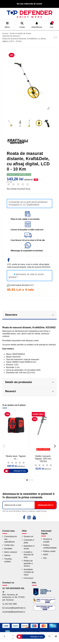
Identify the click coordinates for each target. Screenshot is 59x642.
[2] (13, 184)
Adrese (7, 555)
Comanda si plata (29, 541)
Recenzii (10, 391)
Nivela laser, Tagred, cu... (16, 457)
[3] (18, 184)
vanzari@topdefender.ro (15, 608)
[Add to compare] (55, 636)
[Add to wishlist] (49, 636)
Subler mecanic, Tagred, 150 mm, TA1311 (43, 458)
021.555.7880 (11, 604)
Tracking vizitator (8, 560)
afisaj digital (44, 264)
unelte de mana (18, 264)
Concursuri (28, 578)
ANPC (45, 555)
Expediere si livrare (29, 547)
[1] (9, 184)
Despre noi (28, 536)
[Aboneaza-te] (45, 505)
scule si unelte (32, 264)
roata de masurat (34, 267)
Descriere (11, 314)
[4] (23, 184)
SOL (45, 558)
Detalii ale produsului (18, 382)
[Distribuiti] (8, 261)
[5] (27, 184)
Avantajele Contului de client (29, 572)
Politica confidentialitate (50, 546)
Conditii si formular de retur (29, 555)
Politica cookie (49, 551)
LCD (9, 264)
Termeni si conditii (47, 540)
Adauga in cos (36, 637)
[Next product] (56, 37)
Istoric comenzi (10, 552)
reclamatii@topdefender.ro (13, 612)
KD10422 (46, 267)
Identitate (8, 549)
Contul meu (9, 545)
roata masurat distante (16, 267)
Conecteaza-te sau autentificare (10, 539)
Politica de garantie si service (28, 563)
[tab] (29, 315)
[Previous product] (55, 37)
